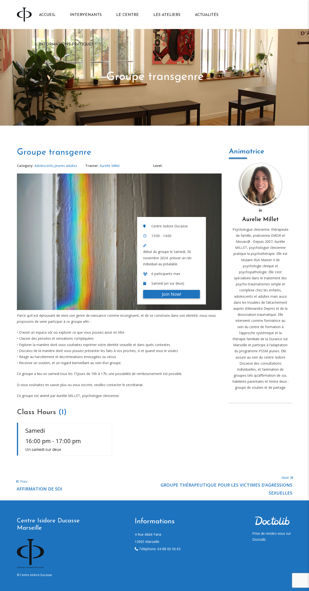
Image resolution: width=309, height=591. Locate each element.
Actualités (206, 15)
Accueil (47, 15)
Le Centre (127, 15)
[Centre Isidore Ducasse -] (24, 14)
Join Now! (171, 294)
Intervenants (86, 15)
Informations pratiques (66, 44)
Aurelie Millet (260, 220)
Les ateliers (166, 15)
